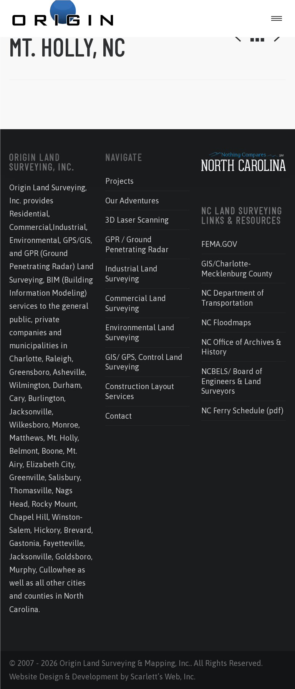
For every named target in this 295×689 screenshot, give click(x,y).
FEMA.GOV (219, 244)
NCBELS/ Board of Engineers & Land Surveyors (231, 381)
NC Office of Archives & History (241, 347)
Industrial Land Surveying (131, 273)
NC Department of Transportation (232, 297)
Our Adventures (132, 200)
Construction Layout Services (139, 391)
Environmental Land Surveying (139, 332)
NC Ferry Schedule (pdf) (242, 410)
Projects (119, 180)
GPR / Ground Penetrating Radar (137, 244)
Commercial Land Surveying (135, 303)
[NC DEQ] (243, 168)
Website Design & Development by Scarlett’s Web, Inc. (102, 676)
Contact (118, 415)
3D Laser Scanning (137, 219)
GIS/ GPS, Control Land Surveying (143, 362)
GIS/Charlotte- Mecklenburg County (236, 268)
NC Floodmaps (226, 322)
